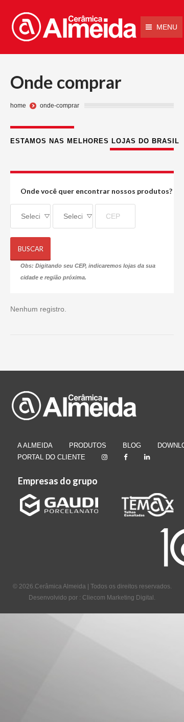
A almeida (35, 445)
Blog (132, 445)
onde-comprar (59, 105)
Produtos (87, 445)
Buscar (30, 249)
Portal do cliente (51, 457)
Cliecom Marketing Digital (118, 597)
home (18, 105)
